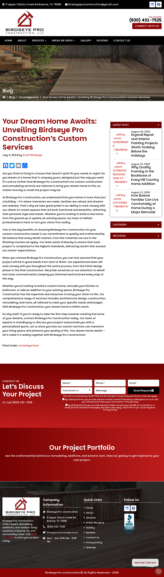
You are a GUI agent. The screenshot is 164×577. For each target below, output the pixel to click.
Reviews (90, 532)
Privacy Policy (122, 396)
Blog (12, 97)
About (89, 512)
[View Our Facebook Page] (159, 4)
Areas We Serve (95, 522)
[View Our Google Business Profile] (152, 4)
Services (91, 517)
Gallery (90, 527)
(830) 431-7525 (145, 20)
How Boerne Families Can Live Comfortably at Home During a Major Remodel (144, 203)
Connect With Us (147, 26)
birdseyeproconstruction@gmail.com (93, 4)
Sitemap (91, 547)
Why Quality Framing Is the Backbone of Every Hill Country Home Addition (145, 175)
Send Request (142, 390)
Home (89, 507)
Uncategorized (29, 97)
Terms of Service (142, 396)
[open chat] (158, 571)
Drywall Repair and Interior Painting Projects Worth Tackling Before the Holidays (144, 145)
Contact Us (92, 537)
